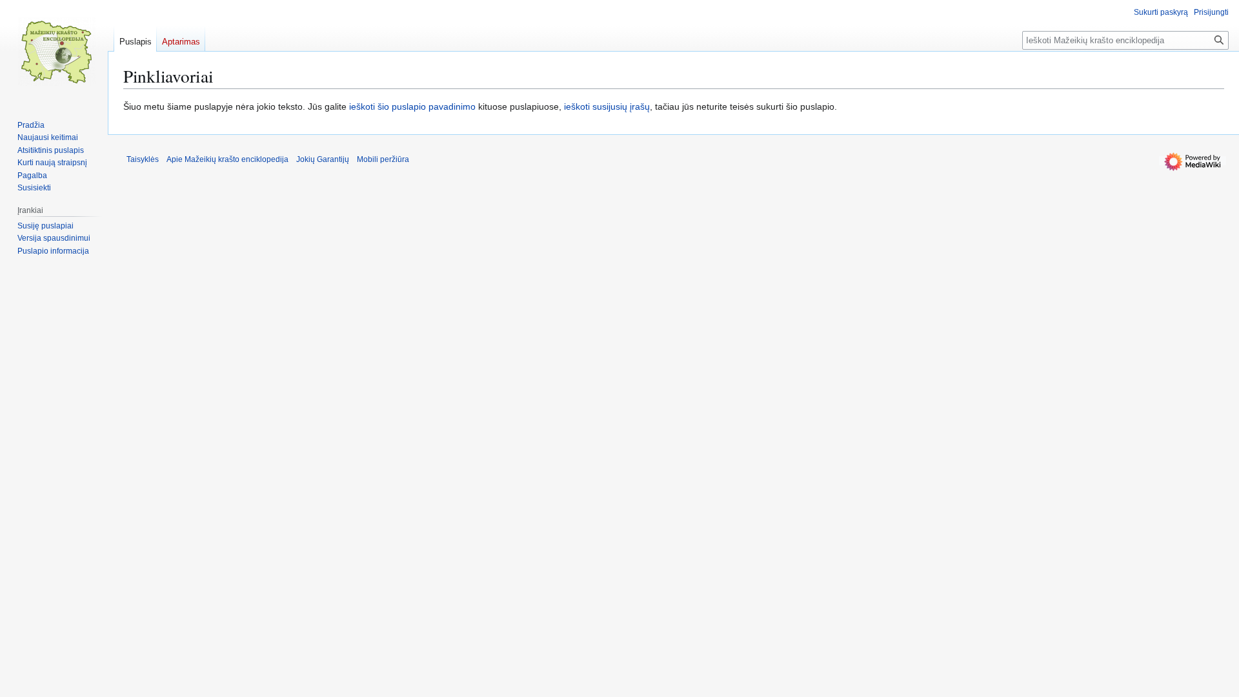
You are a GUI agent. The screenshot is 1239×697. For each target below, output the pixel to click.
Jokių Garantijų (322, 159)
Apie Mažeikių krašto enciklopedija (227, 159)
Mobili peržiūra (383, 159)
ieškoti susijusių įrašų (607, 106)
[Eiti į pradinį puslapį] (56, 51)
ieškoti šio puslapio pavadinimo (412, 106)
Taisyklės (142, 159)
